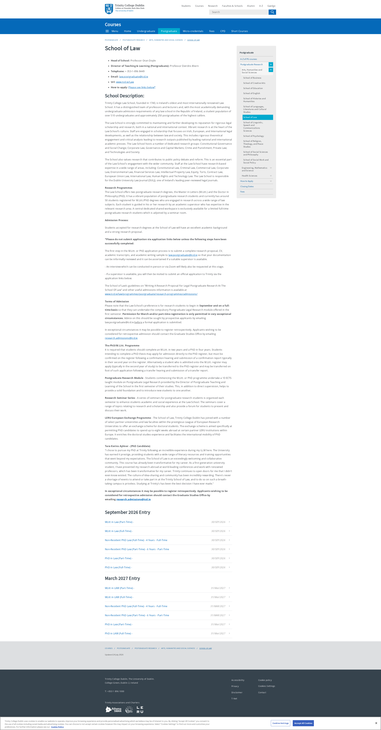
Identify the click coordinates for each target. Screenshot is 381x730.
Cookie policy (265, 680)
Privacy (235, 686)
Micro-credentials (193, 31)
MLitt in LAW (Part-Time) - (119, 588)
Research (213, 5)
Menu (115, 31)
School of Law (193, 40)
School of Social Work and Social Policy (256, 161)
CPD (222, 31)
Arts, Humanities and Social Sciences (166, 40)
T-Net (234, 698)
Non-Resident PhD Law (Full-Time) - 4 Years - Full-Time (136, 540)
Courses (199, 5)
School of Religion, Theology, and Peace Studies (253, 144)
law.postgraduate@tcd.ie (133, 76)
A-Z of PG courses (248, 59)
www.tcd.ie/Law (125, 82)
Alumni (251, 5)
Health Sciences (249, 175)
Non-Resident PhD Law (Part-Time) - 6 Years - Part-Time (137, 549)
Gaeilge (271, 5)
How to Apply (246, 181)
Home (127, 31)
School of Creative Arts (254, 83)
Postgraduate (169, 31)
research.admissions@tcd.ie (121, 338)
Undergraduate (146, 31)
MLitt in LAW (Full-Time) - (119, 597)
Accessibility (237, 680)
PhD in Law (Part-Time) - (119, 558)
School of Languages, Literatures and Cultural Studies (254, 109)
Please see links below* (142, 87)
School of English (251, 93)
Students (186, 5)
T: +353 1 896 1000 (114, 691)
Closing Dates (247, 186)
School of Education (253, 88)
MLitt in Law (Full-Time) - (119, 531)
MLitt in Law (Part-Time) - (119, 522)
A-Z (261, 5)
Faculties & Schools (232, 5)
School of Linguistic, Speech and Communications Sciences (253, 126)
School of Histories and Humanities (254, 100)
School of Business (252, 77)
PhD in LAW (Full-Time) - (118, 633)
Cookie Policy (57, 727)
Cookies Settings (266, 686)
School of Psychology (253, 136)
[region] (190, 723)
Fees (211, 31)
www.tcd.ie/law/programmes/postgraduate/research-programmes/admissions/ (151, 294)
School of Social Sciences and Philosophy (255, 153)
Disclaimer (236, 692)
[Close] (376, 723)
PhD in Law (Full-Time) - (118, 567)
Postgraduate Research (134, 40)
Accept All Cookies (303, 723)
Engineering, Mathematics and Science (254, 169)
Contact (262, 692)
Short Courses (239, 31)
